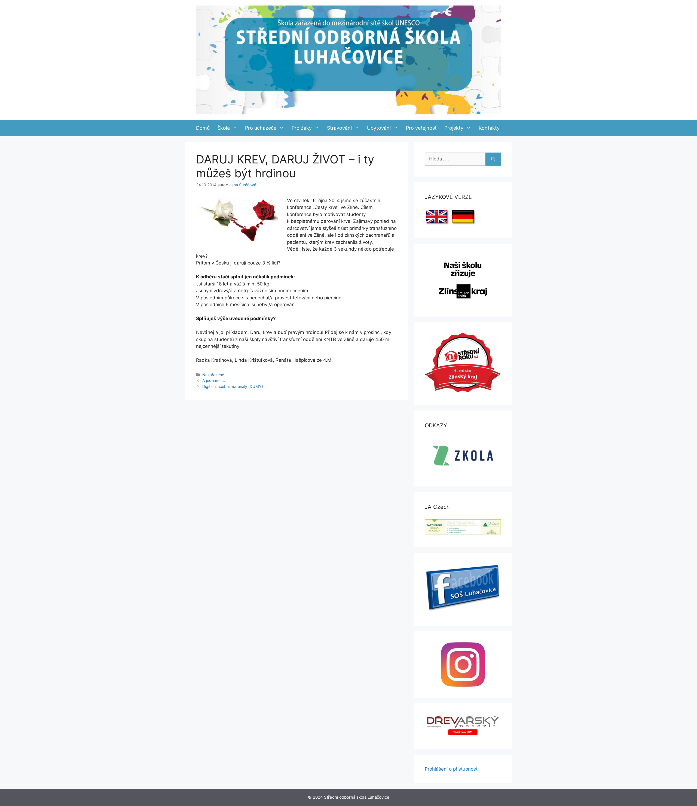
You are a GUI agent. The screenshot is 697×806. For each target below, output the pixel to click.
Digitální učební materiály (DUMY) (232, 386)
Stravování (339, 128)
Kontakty (489, 128)
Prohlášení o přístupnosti (452, 769)
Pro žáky (302, 128)
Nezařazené (213, 374)
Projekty (453, 128)
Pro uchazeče (260, 128)
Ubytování (379, 128)
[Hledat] (493, 159)
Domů (203, 128)
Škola (223, 128)
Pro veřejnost (421, 128)
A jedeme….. (213, 380)
